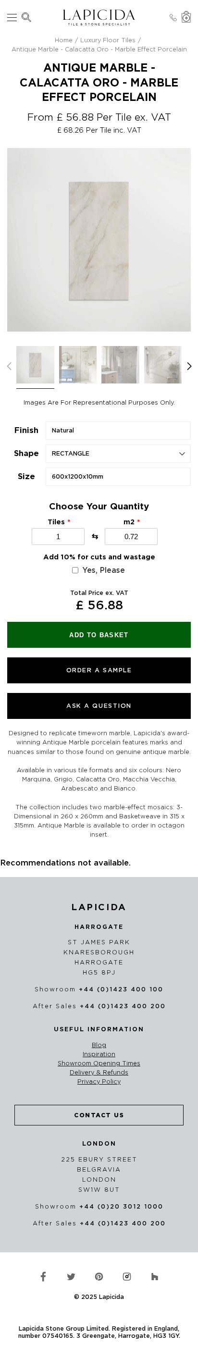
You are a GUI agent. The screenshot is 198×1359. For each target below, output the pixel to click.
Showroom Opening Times (99, 1063)
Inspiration (99, 1054)
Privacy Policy (99, 1082)
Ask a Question (99, 705)
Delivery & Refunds (99, 1072)
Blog (99, 1045)
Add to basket (98, 635)
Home (64, 40)
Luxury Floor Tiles (108, 40)
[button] (189, 366)
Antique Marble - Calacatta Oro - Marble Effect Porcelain (99, 49)
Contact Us (99, 1115)
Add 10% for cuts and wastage (99, 557)
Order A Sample (99, 670)
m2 (129, 522)
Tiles (56, 522)
